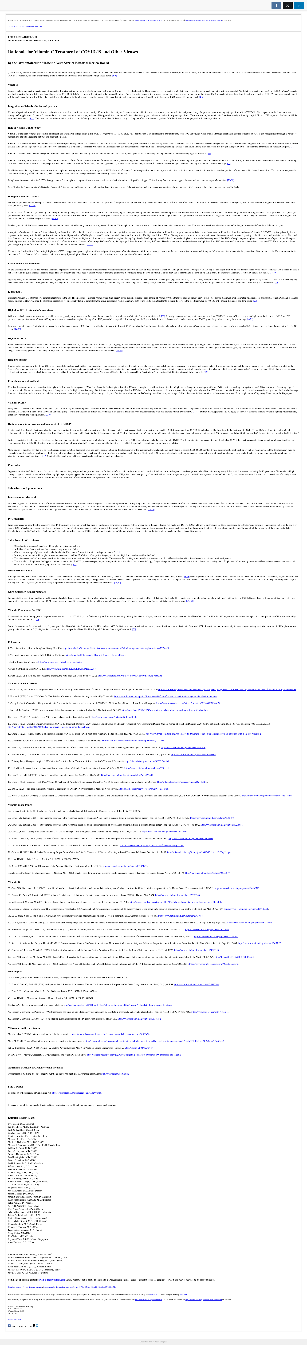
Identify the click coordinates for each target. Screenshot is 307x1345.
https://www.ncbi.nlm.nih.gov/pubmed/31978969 (193, 754)
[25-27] (90, 244)
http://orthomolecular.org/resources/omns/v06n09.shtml (77, 1092)
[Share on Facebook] (9, 1326)
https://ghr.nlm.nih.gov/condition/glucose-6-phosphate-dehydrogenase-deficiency (135, 1004)
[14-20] (17, 329)
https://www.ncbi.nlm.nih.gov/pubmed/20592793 (237, 888)
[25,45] (186, 576)
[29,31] (207, 371)
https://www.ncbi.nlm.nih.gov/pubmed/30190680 (164, 831)
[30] (163, 316)
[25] (118, 552)
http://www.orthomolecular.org (115, 1073)
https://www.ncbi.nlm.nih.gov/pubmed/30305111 (146, 768)
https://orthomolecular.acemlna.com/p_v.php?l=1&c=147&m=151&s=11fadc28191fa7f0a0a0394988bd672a (79, 1287)
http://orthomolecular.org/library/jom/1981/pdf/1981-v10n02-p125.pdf (199, 852)
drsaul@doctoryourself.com (51, 1279)
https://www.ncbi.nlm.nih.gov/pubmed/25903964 (177, 895)
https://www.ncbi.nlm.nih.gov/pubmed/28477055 (180, 915)
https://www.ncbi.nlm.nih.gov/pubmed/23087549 (207, 872)
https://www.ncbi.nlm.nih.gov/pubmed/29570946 (207, 929)
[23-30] (230, 180)
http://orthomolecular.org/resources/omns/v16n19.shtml (143, 788)
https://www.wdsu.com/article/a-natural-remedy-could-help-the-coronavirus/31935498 (111, 1034)
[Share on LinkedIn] (37, 1326)
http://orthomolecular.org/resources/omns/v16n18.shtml (182, 781)
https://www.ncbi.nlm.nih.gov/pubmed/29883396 (196, 984)
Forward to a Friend (15, 1319)
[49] (37, 619)
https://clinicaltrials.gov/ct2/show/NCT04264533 (147, 761)
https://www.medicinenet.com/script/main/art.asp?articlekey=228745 (133, 740)
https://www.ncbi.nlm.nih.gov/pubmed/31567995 (216, 936)
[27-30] (273, 272)
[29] (277, 282)
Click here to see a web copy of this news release (25, 26)
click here (183, 1294)
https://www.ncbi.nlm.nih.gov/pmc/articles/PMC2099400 (127, 774)
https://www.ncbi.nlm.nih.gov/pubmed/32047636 (183, 747)
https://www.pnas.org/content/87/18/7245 (210, 1011)
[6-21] (32, 118)
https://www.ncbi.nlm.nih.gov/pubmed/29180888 (246, 908)
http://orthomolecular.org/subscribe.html (148, 20)
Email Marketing (146, 1342)
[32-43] (196, 411)
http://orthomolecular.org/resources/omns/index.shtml (203, 20)
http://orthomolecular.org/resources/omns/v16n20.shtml (267, 795)
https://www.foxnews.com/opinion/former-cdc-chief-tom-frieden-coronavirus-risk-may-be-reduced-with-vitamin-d (165, 696)
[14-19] (43, 455)
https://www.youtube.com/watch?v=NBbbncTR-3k (113, 716)
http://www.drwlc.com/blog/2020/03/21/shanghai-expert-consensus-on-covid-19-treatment (48, 726)
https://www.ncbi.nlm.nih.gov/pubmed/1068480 (212, 817)
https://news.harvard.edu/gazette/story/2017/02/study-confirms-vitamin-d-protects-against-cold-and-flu (176, 901)
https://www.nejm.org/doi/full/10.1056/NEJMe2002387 (70, 668)
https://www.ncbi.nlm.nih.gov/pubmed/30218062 (249, 922)
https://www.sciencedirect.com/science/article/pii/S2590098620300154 (188, 703)
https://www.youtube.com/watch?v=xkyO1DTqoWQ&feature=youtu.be (130, 675)
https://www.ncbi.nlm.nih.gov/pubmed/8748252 (139, 1018)
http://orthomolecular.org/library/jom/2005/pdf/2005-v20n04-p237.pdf (152, 845)
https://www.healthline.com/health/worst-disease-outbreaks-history (95, 655)
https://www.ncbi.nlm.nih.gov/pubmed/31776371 (260, 943)
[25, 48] (190, 600)
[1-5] (114, 75)
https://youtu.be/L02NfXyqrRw (139, 1047)
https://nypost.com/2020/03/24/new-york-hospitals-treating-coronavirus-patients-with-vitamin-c (165, 710)
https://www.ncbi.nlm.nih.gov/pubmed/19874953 (125, 865)
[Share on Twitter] (34, 1326)
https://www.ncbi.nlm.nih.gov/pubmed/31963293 (196, 950)
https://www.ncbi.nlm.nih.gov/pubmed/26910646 (191, 838)
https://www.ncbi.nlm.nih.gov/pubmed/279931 (222, 824)
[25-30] (32, 205)
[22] (292, 146)
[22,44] (48, 414)
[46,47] (117, 582)
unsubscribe (153, 1294)
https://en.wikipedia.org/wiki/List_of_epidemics (60, 661)
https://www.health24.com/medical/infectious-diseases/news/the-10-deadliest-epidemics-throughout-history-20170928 (116, 648)
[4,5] (201, 97)
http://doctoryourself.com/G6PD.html (81, 1004)
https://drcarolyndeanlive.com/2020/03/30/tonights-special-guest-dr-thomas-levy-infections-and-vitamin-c (134, 1054)
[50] (134, 629)
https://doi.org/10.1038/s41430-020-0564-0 (234, 956)
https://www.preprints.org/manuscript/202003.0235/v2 (213, 963)
